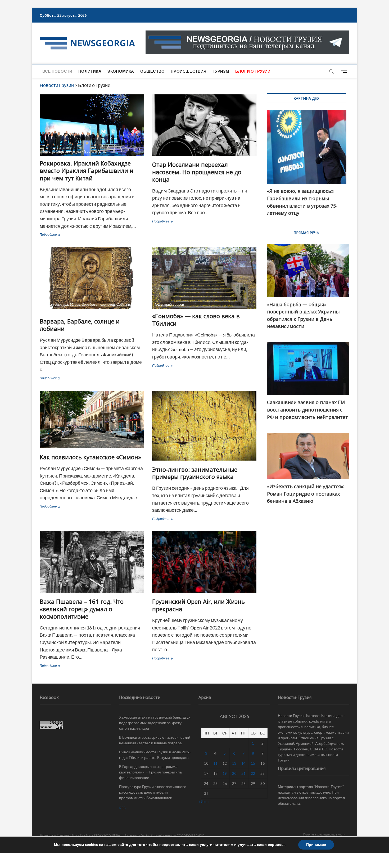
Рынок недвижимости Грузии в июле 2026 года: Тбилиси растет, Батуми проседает (154, 755)
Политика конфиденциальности (324, 834)
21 (243, 773)
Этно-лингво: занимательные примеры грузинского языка (194, 473)
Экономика (120, 71)
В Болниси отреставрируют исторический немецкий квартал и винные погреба (154, 740)
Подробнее (59, 235)
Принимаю (316, 844)
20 (234, 773)
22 (253, 773)
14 (243, 763)
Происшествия (188, 71)
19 (225, 773)
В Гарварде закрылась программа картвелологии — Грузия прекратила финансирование (150, 772)
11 (215, 763)
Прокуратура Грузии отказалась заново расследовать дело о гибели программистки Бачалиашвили (152, 792)
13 (234, 763)
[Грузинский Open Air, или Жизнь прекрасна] (204, 562)
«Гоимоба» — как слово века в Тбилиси (196, 319)
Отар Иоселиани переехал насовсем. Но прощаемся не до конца (196, 171)
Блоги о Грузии (253, 71)
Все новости (57, 71)
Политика (89, 71)
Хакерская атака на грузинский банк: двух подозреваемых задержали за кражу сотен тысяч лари (154, 722)
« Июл (203, 801)
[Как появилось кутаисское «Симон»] (92, 419)
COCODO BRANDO (191, 835)
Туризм (221, 71)
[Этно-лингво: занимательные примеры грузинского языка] (204, 426)
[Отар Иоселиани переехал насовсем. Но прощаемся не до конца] (204, 125)
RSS (122, 808)
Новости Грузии (55, 835)
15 (253, 763)
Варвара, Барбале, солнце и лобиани (80, 325)
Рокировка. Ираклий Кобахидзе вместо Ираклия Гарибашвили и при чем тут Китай (86, 170)
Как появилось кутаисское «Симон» (90, 457)
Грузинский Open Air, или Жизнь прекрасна (198, 605)
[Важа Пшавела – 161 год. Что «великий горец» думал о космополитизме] (92, 562)
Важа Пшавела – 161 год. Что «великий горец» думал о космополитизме (82, 608)
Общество (152, 71)
